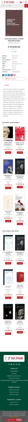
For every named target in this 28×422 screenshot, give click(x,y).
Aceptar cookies (10, 419)
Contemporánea (16, 72)
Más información (15, 416)
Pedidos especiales (14, 404)
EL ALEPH (8, 287)
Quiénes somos (14, 402)
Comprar (8, 152)
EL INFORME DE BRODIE (8, 253)
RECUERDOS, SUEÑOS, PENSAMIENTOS (19, 213)
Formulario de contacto (14, 378)
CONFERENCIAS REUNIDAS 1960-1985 (20, 176)
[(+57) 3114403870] (16, 364)
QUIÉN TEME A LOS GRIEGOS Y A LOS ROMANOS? (8, 143)
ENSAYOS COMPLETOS (8, 321)
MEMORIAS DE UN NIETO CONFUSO (8, 176)
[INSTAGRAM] (14, 364)
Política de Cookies (14, 394)
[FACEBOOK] (9, 364)
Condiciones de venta (14, 390)
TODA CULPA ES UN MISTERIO (8, 212)
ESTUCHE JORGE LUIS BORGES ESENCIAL (20, 285)
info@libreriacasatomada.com (14, 376)
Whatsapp (14, 373)
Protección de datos (14, 392)
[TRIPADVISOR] (19, 364)
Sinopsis (7, 85)
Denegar (19, 419)
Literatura (14, 62)
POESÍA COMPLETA (20, 322)
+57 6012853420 (14, 371)
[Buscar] (26, 5)
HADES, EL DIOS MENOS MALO (19, 143)
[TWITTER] (11, 364)
